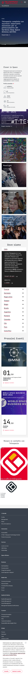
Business (3, 562)
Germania (3, 634)
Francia (3, 632)
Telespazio (5, 6)
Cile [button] (5, 323)
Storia (2, 521)
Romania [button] (7, 316)
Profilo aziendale (7, 83)
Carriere (3, 542)
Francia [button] (6, 289)
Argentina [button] (7, 312)
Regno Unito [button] (8, 297)
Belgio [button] (6, 304)
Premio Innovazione (6, 537)
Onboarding (4, 550)
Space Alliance (5, 555)
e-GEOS (7, 283)
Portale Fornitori (5, 616)
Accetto (6, 671)
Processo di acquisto (6, 614)
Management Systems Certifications (10, 605)
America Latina (5, 638)
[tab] (14, 249)
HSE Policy (4, 548)
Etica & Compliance (6, 523)
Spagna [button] (6, 300)
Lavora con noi (4, 545)
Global (3, 628)
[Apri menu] (25, 2)
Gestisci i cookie (16, 671)
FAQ (2, 618)
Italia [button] (5, 249)
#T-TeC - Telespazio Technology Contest (10, 534)
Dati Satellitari (4, 565)
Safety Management (6, 601)
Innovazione (4, 528)
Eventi (2, 587)
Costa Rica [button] (7, 331)
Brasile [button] (6, 308)
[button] (5, 44)
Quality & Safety (5, 595)
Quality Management (6, 599)
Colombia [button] (7, 319)
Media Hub (4, 577)
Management (4, 519)
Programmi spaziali (6, 570)
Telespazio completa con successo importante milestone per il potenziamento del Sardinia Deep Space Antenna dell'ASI (13, 26)
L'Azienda (3, 513)
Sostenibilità (4, 532)
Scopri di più (5, 35)
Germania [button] (7, 293)
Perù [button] (5, 327)
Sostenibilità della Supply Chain (8, 623)
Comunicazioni (4, 568)
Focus (2, 590)
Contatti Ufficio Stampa (7, 585)
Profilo (3, 517)
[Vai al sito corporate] (7, 2)
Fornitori (3, 610)
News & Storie (4, 583)
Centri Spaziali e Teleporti (7, 572)
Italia (2, 636)
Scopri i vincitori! (6, 126)
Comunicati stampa (6, 581)
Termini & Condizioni (6, 621)
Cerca (21, 2)
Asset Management (6, 603)
